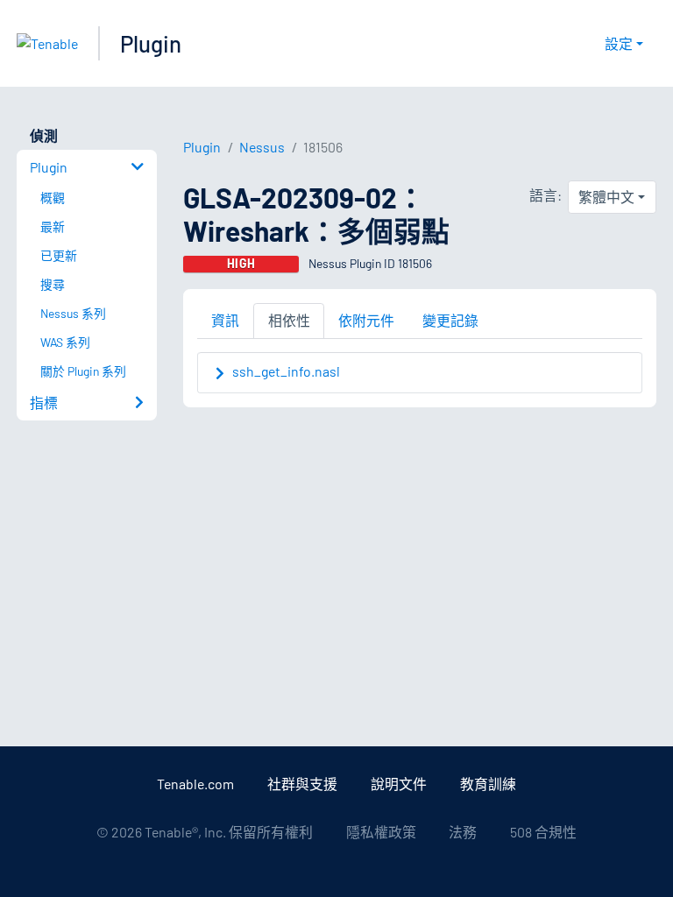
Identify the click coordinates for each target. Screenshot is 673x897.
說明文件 (399, 783)
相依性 (289, 320)
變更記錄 (450, 320)
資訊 (225, 320)
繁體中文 (606, 196)
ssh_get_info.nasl (286, 371)
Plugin (150, 43)
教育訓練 (488, 783)
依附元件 (366, 320)
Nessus (262, 146)
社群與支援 (302, 783)
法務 (463, 831)
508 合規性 (543, 831)
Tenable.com (195, 783)
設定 (619, 43)
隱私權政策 (381, 831)
